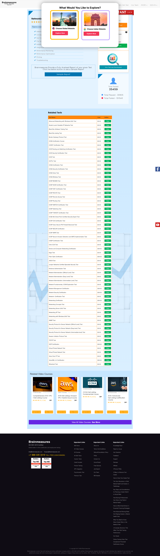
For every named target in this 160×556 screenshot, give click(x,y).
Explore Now (60, 33)
